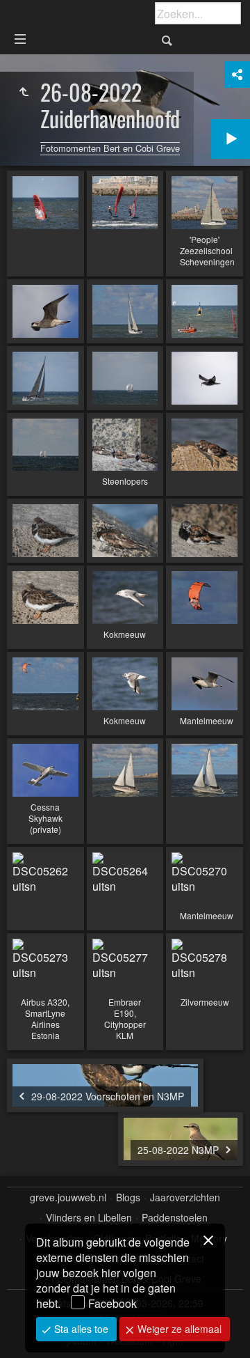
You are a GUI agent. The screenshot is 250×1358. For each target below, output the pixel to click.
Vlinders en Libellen (89, 1217)
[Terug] (23, 92)
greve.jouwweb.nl (68, 1197)
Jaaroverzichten (185, 1197)
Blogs (128, 1197)
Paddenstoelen (175, 1217)
